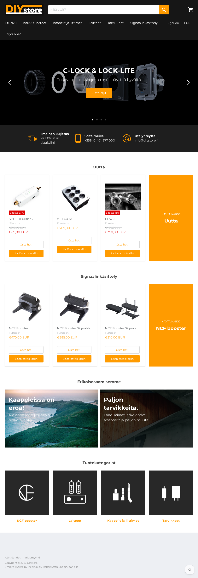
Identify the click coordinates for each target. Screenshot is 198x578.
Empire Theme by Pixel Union (23, 566)
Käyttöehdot (12, 557)
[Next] (187, 82)
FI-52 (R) (111, 219)
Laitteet (95, 23)
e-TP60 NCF (66, 219)
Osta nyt (99, 93)
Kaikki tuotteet (35, 23)
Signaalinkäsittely (144, 23)
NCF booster (27, 521)
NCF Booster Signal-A (73, 328)
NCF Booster (18, 328)
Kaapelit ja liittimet (67, 23)
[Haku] (164, 9)
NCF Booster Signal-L (121, 328)
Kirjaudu (173, 23)
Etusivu (11, 23)
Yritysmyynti (32, 557)
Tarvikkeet (116, 23)
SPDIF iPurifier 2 (21, 219)
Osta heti (26, 244)
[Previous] (11, 82)
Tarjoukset (13, 34)
